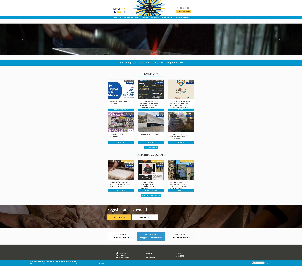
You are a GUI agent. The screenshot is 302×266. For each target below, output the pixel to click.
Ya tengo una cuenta (145, 217)
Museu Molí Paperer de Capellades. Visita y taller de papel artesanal (120, 184)
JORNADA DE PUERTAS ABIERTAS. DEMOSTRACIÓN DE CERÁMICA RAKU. (180, 136)
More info (101, 263)
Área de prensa (121, 237)
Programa (144, 17)
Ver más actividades (151, 147)
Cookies (148, 255)
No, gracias (268, 263)
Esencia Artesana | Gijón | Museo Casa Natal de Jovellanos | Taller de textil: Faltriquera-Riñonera (179, 186)
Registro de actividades (184, 11)
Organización (155, 17)
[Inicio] (147, 8)
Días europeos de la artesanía (129, 17)
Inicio (115, 17)
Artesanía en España (182, 17)
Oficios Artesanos (167, 17)
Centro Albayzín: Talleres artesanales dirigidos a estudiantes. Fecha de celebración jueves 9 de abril (180, 106)
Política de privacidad (152, 257)
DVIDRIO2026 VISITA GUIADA (149, 134)
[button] (22, 39)
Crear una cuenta (119, 217)
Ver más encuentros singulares (151, 195)
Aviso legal (149, 253)
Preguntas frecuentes (151, 237)
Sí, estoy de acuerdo (258, 263)
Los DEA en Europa (180, 237)
